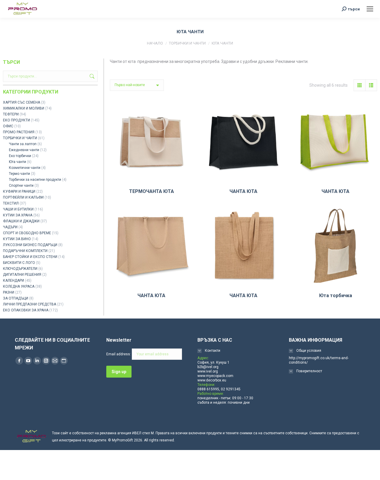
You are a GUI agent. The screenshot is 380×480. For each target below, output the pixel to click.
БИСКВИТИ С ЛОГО (19, 263)
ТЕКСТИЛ (11, 203)
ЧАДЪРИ (10, 227)
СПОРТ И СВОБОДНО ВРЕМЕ (27, 233)
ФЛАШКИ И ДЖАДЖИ (21, 221)
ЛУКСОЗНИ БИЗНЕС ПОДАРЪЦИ (30, 245)
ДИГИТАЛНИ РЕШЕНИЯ (22, 275)
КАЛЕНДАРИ (13, 280)
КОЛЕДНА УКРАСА (18, 286)
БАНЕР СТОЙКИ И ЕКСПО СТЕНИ (30, 257)
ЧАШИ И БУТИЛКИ (18, 209)
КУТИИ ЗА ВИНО (17, 239)
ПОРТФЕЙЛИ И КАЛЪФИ (23, 197)
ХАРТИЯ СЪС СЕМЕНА (21, 102)
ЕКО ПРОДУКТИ (16, 120)
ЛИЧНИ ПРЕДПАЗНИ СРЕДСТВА (29, 304)
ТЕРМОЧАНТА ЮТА (151, 191)
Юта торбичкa (335, 295)
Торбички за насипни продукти (35, 180)
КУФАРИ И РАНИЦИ (19, 191)
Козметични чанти (24, 168)
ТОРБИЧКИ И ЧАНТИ (20, 138)
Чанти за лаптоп (23, 144)
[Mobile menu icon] (370, 9)
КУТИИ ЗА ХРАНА (17, 215)
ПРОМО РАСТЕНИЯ (18, 132)
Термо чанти (19, 174)
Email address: (119, 354)
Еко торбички (20, 156)
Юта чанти (17, 162)
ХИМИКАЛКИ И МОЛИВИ (23, 108)
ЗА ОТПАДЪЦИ (15, 298)
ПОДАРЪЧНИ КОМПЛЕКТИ (25, 251)
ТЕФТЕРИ (11, 114)
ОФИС (8, 126)
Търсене (91, 76)
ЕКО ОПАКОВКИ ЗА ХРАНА (25, 310)
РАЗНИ (8, 292)
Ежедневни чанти (24, 150)
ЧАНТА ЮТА (243, 191)
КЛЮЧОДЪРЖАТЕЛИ (20, 269)
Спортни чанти (21, 185)
